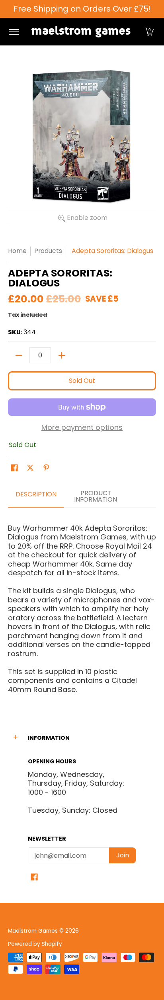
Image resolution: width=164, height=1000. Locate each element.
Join (122, 855)
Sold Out (82, 380)
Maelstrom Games (33, 931)
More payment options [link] (82, 427)
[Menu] (13, 31)
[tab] (36, 497)
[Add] (61, 355)
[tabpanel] (82, 605)
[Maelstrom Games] (81, 31)
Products (48, 250)
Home (17, 250)
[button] (149, 31)
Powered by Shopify (35, 944)
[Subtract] (18, 355)
